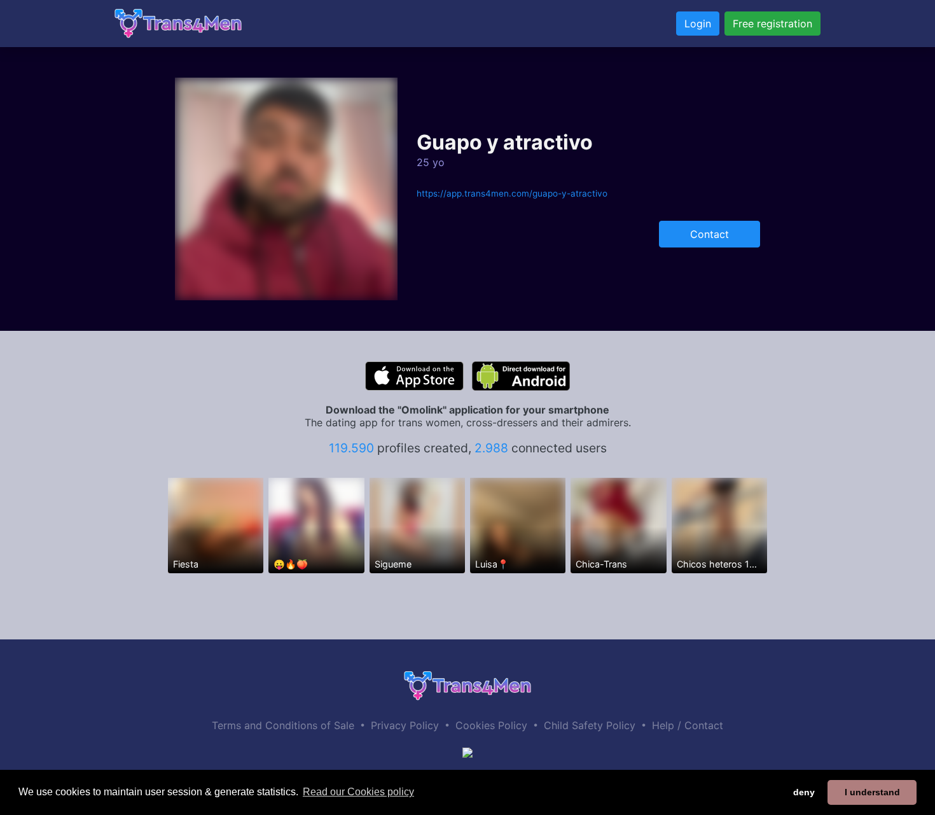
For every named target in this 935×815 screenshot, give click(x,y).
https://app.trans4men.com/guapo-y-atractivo (512, 193)
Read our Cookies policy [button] (358, 791)
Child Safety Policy (589, 725)
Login (697, 23)
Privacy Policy (405, 725)
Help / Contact (687, 725)
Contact (709, 234)
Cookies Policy (491, 725)
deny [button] (804, 792)
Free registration (772, 23)
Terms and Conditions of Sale (283, 725)
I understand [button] (872, 792)
